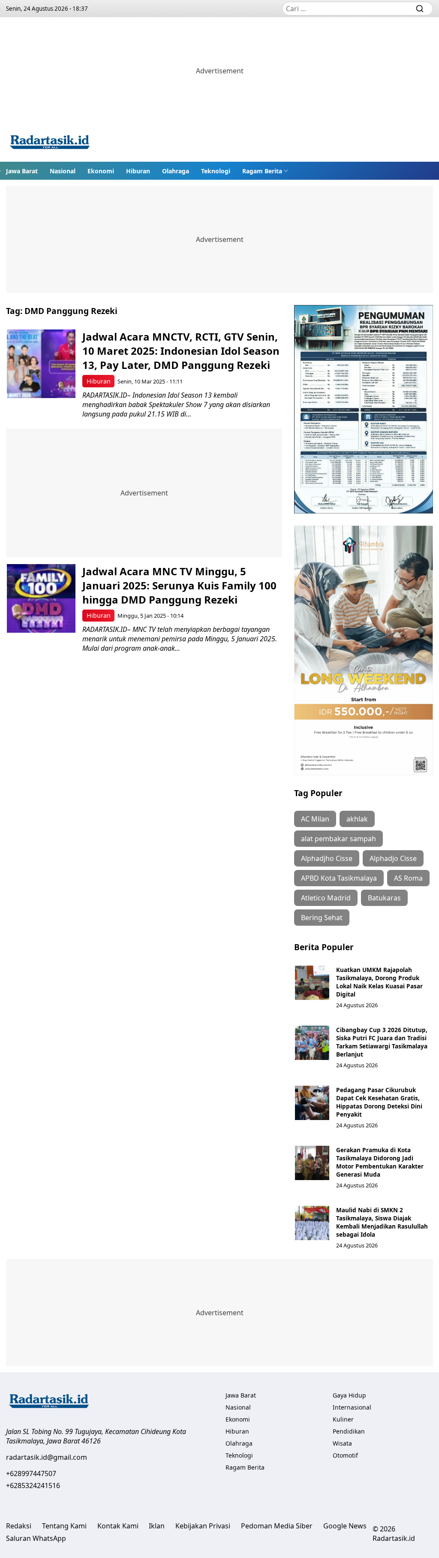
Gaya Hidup (349, 1395)
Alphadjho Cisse (326, 858)
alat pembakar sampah (338, 838)
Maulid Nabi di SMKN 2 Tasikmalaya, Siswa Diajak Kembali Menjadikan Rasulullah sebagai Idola (382, 1222)
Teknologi (215, 171)
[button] (265, 171)
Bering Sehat (322, 917)
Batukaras (384, 898)
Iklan (157, 1526)
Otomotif (345, 1455)
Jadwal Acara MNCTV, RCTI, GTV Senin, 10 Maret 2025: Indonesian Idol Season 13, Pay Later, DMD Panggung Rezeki (181, 350)
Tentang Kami (64, 1526)
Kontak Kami (117, 1526)
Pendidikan (349, 1431)
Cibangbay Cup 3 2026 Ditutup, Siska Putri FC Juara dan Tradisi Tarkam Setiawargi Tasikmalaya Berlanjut (381, 1042)
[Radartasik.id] (50, 143)
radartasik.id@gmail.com (46, 1457)
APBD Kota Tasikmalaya (339, 878)
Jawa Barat (22, 171)
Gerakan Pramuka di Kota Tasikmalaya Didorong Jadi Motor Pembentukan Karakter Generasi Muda (380, 1162)
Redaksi (18, 1526)
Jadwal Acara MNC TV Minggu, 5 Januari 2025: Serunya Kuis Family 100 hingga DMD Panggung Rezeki (179, 585)
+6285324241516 (33, 1485)
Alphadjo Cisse (393, 858)
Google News (345, 1526)
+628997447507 (31, 1473)
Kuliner (343, 1419)
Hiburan (138, 171)
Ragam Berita (262, 171)
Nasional (62, 171)
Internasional (352, 1407)
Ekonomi (100, 171)
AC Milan (315, 819)
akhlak (357, 819)
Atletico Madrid (326, 898)
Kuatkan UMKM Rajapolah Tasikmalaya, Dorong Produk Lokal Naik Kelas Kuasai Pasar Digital (379, 982)
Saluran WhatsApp (36, 1538)
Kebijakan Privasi (202, 1526)
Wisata (342, 1443)
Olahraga (175, 171)
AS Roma (408, 878)
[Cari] (419, 8)
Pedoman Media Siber (277, 1526)
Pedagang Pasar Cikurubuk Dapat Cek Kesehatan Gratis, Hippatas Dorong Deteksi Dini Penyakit (379, 1102)
